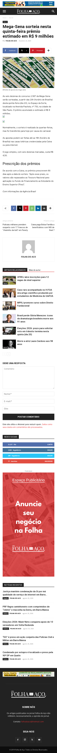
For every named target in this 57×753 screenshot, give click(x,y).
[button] (4, 11)
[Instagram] (25, 739)
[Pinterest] (25, 208)
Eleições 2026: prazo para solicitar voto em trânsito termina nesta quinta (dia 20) (35, 331)
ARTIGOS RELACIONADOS (15, 270)
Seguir (49, 450)
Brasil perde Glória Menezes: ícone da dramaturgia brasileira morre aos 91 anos (35, 318)
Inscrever (48, 461)
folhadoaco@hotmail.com (32, 721)
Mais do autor (35, 270)
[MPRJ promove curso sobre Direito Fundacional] (9, 305)
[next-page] (8, 354)
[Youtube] (39, 739)
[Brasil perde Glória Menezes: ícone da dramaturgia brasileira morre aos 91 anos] (9, 318)
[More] (48, 50)
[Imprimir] (44, 208)
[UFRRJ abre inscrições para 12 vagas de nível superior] (9, 280)
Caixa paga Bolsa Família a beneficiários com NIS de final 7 (42, 227)
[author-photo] (28, 253)
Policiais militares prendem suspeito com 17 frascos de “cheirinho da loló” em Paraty (15, 227)
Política (5, 629)
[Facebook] (13, 208)
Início (4, 18)
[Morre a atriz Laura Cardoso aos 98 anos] (9, 344)
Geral (11, 18)
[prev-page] (4, 354)
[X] (19, 208)
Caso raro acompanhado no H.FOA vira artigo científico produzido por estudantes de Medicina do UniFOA (35, 292)
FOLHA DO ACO (11, 41)
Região (5, 598)
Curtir (49, 444)
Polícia (5, 613)
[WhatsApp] (32, 208)
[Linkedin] (38, 208)
